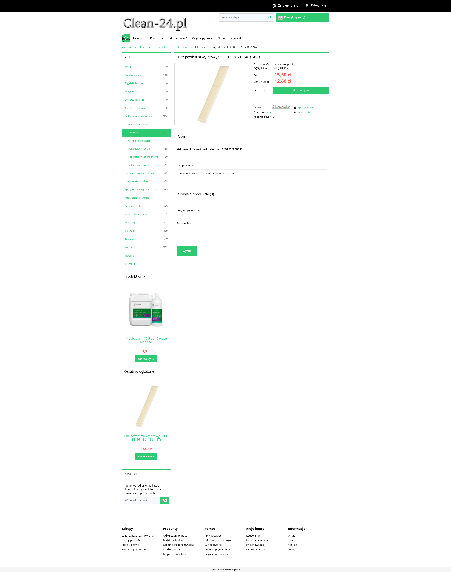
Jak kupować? (213, 535)
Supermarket (132, 247)
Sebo (269, 112)
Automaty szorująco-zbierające (141, 173)
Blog (290, 540)
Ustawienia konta (256, 549)
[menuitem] (138, 38)
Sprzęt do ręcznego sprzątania (141, 189)
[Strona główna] (155, 22)
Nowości (129, 255)
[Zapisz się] (164, 500)
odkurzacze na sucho (139, 148)
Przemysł (130, 230)
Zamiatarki (130, 239)
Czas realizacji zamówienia (138, 535)
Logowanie (253, 535)
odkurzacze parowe (138, 124)
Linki (291, 549)
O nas (291, 535)
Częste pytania (213, 544)
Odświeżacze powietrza (137, 197)
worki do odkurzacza (139, 140)
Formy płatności (131, 540)
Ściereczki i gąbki (133, 206)
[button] (304, 107)
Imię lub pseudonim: (189, 210)
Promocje (130, 263)
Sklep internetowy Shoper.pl (225, 569)
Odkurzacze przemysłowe (138, 116)
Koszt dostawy (130, 544)
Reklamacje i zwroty (134, 549)
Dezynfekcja (131, 91)
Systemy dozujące (134, 99)
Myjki (128, 66)
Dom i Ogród (131, 222)
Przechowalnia (255, 544)
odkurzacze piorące (138, 164)
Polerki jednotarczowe (136, 214)
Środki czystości (133, 74)
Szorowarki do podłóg (136, 181)
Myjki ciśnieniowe (134, 83)
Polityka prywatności (217, 549)
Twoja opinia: (184, 223)
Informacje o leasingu (218, 540)
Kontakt (292, 544)
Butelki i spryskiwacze (136, 108)
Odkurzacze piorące (175, 535)
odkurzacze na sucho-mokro (143, 156)
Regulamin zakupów (217, 554)
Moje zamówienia (257, 540)
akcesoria (133, 132)
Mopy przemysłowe (175, 554)
